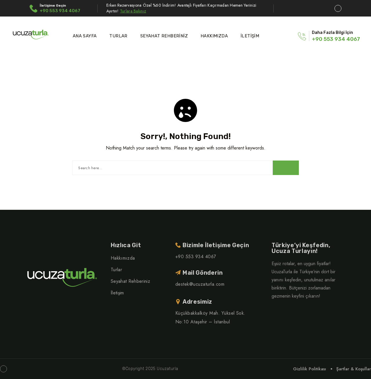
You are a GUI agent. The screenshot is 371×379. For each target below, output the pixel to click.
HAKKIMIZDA (214, 36)
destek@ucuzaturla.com (199, 284)
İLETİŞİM (250, 36)
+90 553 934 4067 (60, 10)
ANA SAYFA (85, 36)
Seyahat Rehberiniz (130, 281)
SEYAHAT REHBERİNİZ (164, 36)
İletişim (117, 292)
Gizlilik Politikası (309, 369)
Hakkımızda (123, 258)
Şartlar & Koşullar (353, 369)
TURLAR (118, 36)
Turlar (116, 269)
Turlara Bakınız (133, 11)
